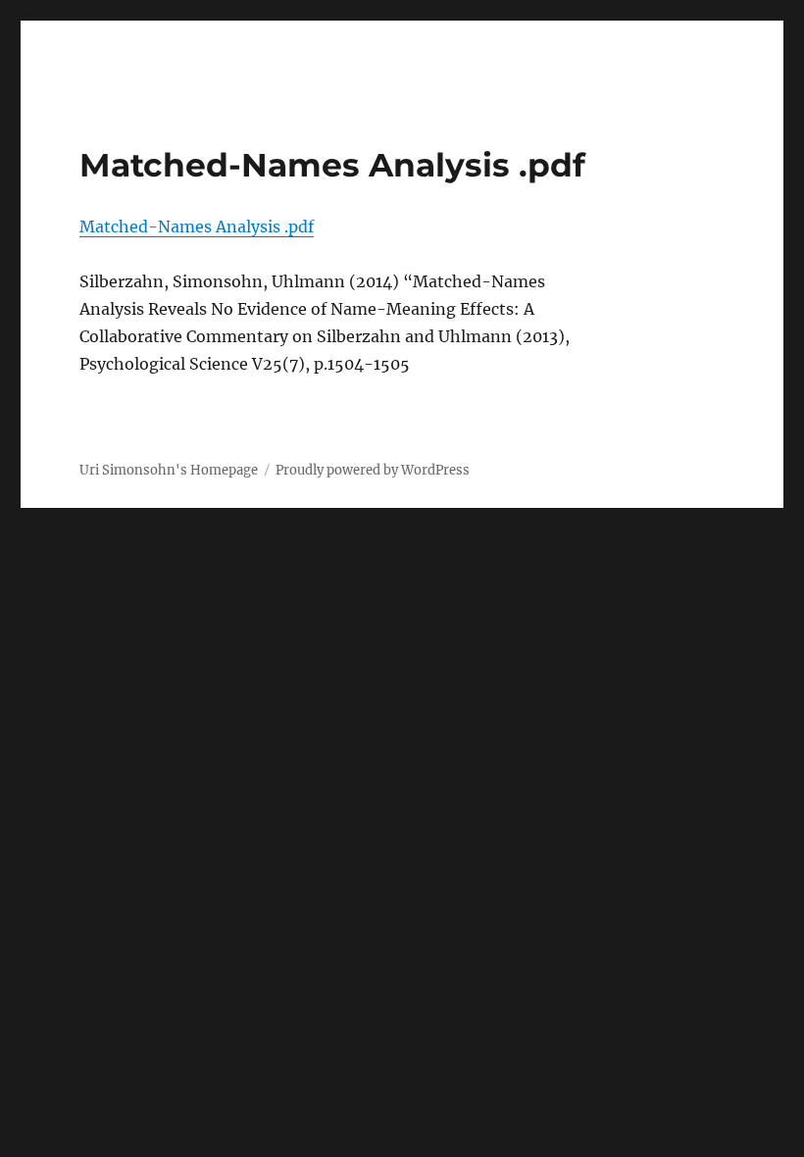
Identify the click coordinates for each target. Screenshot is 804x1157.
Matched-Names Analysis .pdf (196, 226)
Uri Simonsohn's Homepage (168, 470)
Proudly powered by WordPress (373, 470)
